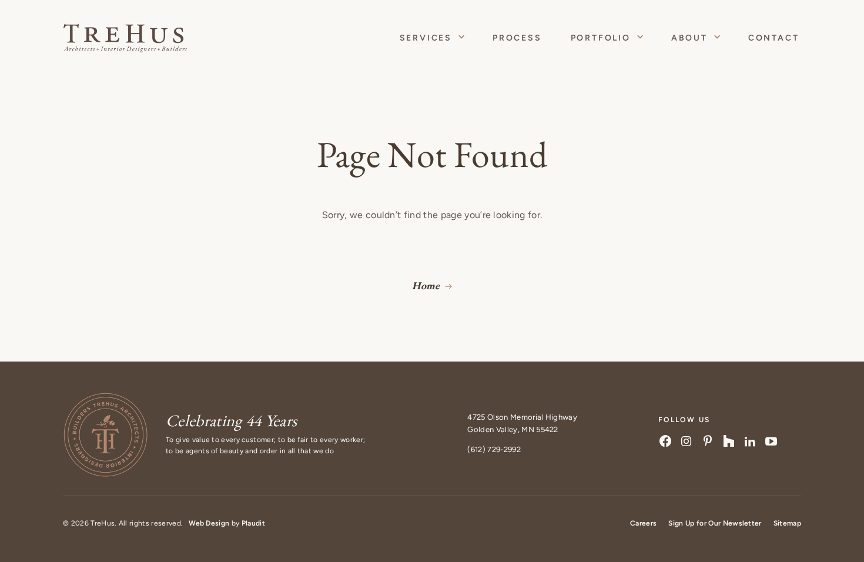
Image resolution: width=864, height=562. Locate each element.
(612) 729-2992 (493, 449)
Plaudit (253, 523)
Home (426, 285)
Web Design (209, 523)
